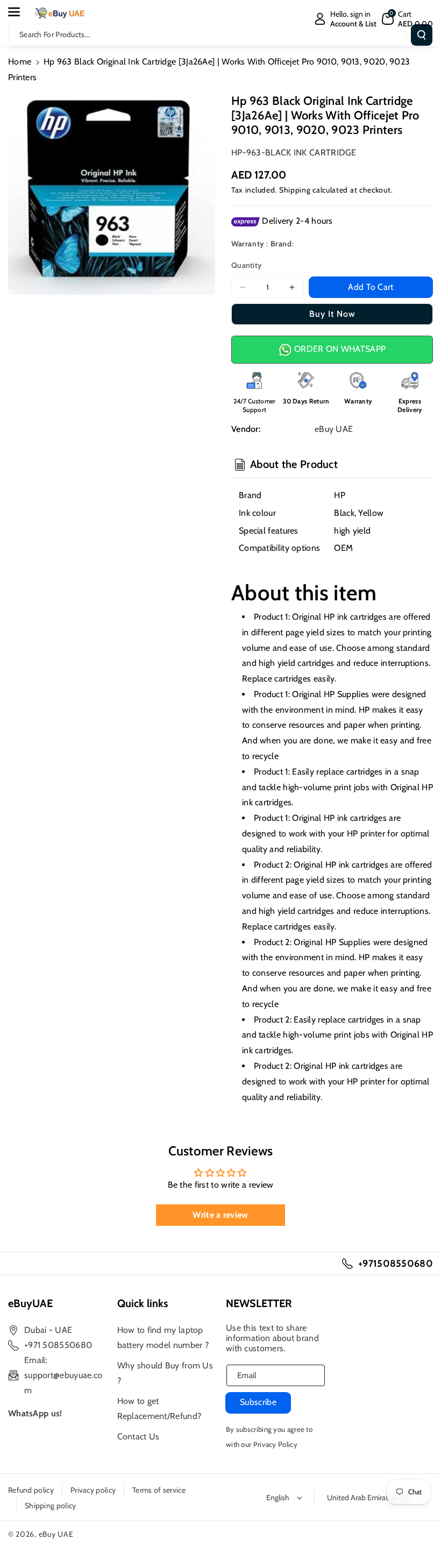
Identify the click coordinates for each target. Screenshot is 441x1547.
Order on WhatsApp (339, 349)
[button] (20, 11)
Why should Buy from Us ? (165, 1373)
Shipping (295, 190)
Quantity (246, 265)
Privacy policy (93, 1490)
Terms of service (159, 1490)
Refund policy (31, 1490)
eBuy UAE (56, 1534)
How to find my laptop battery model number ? (163, 1337)
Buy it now (332, 314)
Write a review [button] (220, 1215)
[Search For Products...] (421, 35)
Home (19, 61)
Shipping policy (50, 1505)
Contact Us (138, 1436)
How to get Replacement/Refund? (159, 1408)
